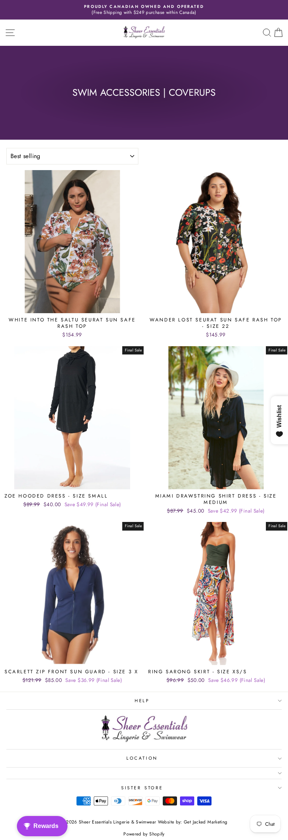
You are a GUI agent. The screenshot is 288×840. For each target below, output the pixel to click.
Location (142, 758)
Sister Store (142, 787)
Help (142, 700)
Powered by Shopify (144, 834)
